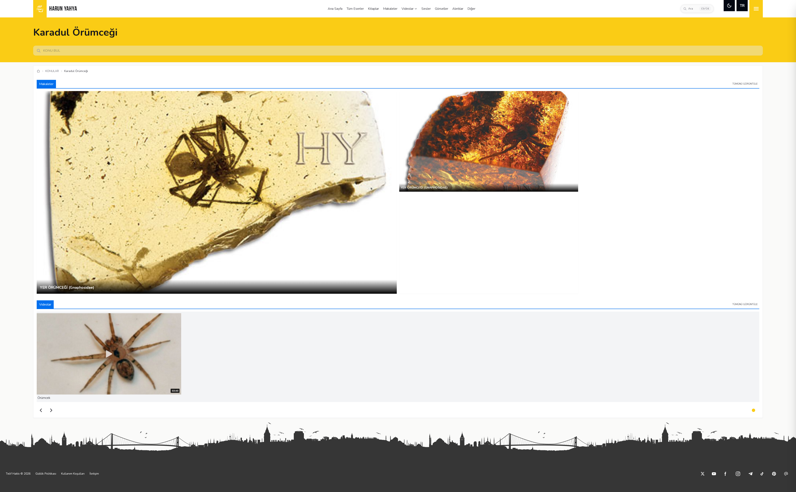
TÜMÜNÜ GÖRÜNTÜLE (745, 83)
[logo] (40, 8)
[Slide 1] (753, 410)
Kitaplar (373, 8)
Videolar (408, 8)
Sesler (426, 8)
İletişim (94, 474)
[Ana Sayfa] (38, 71)
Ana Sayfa (335, 8)
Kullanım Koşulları (73, 474)
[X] (702, 473)
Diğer (471, 8)
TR (742, 5)
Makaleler (390, 8)
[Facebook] (725, 474)
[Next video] (51, 410)
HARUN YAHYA (63, 9)
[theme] (729, 5)
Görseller (441, 8)
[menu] (756, 8)
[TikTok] (762, 474)
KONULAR (52, 71)
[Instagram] (738, 474)
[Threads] (786, 474)
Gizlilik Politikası (45, 474)
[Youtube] (714, 474)
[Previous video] (41, 410)
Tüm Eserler (355, 8)
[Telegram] (750, 474)
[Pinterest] (774, 473)
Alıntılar (457, 8)
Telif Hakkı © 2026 (18, 474)
